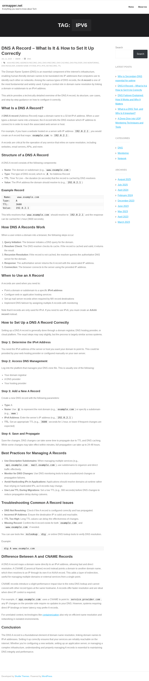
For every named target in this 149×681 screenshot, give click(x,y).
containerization (50, 615)
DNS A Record (49, 63)
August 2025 (124, 179)
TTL (59, 66)
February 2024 (125, 195)
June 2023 (123, 206)
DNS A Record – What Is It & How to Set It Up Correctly (131, 88)
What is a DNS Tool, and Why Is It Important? (129, 111)
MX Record (51, 66)
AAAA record (13, 63)
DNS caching (63, 63)
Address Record (28, 63)
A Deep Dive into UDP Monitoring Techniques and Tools (129, 122)
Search (119, 47)
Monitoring (123, 153)
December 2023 (126, 200)
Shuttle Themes (22, 676)
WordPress (47, 676)
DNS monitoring (91, 63)
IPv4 (39, 66)
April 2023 (123, 216)
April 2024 (123, 190)
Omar (18, 59)
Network (122, 158)
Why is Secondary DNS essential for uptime (128, 78)
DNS (29, 59)
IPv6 (43, 66)
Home (131, 7)
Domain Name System (26, 66)
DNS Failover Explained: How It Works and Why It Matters (129, 99)
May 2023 (123, 211)
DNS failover (76, 63)
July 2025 (123, 185)
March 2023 (124, 222)
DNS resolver (8, 66)
